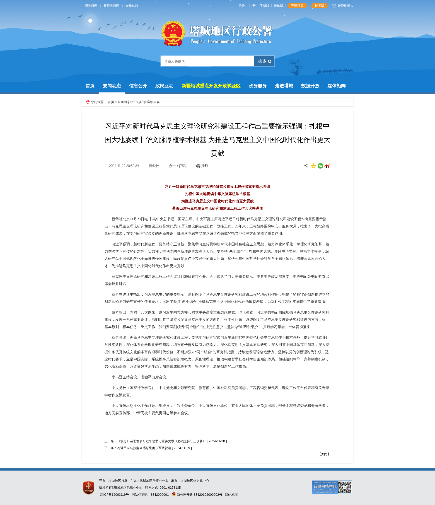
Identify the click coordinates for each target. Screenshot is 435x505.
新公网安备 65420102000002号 (199, 494)
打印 (204, 166)
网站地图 (231, 494)
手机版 (264, 5)
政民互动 (164, 85)
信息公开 (138, 85)
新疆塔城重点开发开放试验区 (211, 85)
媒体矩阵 (337, 85)
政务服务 (258, 85)
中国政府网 (89, 5)
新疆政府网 (111, 5)
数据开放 (310, 85)
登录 (242, 5)
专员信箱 (132, 5)
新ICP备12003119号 (114, 494)
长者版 (319, 5)
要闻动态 (112, 85)
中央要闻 (138, 102)
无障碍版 (297, 5)
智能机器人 (345, 5)
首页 (90, 85)
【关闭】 (324, 454)
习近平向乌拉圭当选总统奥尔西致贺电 (144, 448)
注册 (252, 5)
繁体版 (278, 5)
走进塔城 (284, 85)
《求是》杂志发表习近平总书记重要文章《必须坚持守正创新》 (161, 441)
